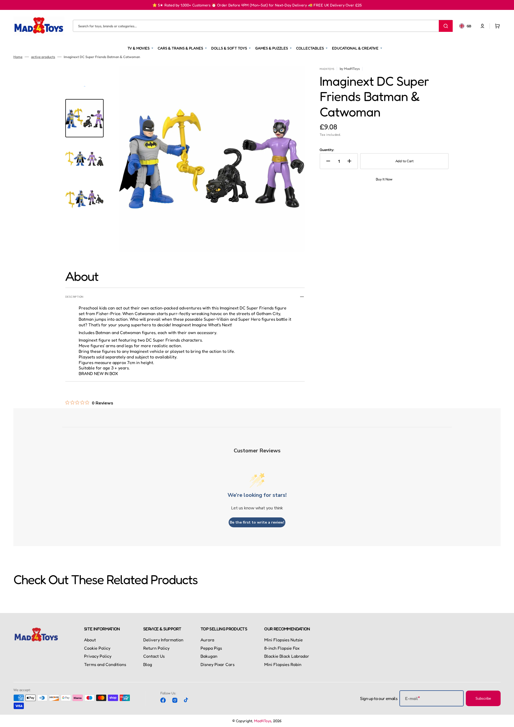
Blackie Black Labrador (286, 656)
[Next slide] (84, 230)
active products (43, 57)
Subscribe (483, 698)
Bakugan (209, 656)
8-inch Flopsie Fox (282, 648)
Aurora (207, 639)
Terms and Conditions (105, 664)
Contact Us (154, 656)
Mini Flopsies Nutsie (283, 639)
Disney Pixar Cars (218, 664)
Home (17, 57)
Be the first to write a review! (257, 522)
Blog (147, 664)
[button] (482, 26)
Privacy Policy (97, 656)
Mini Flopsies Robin (282, 664)
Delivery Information (163, 639)
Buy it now (384, 179)
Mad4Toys (262, 720)
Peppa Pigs (211, 648)
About (90, 639)
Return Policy (156, 648)
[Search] (446, 26)
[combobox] (263, 26)
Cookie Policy (97, 648)
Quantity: (327, 149)
